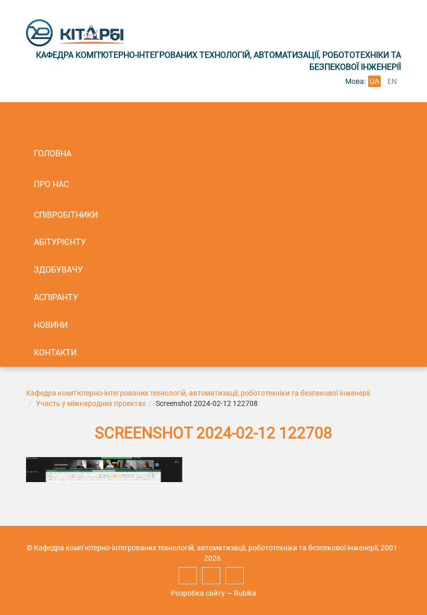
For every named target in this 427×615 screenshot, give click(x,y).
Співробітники (66, 215)
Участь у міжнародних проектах (91, 403)
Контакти (55, 353)
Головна (52, 153)
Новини (51, 325)
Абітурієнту (60, 242)
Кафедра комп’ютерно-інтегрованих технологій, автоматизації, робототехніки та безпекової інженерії (198, 393)
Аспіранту (56, 297)
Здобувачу (58, 270)
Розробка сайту (198, 593)
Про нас (51, 184)
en (392, 81)
